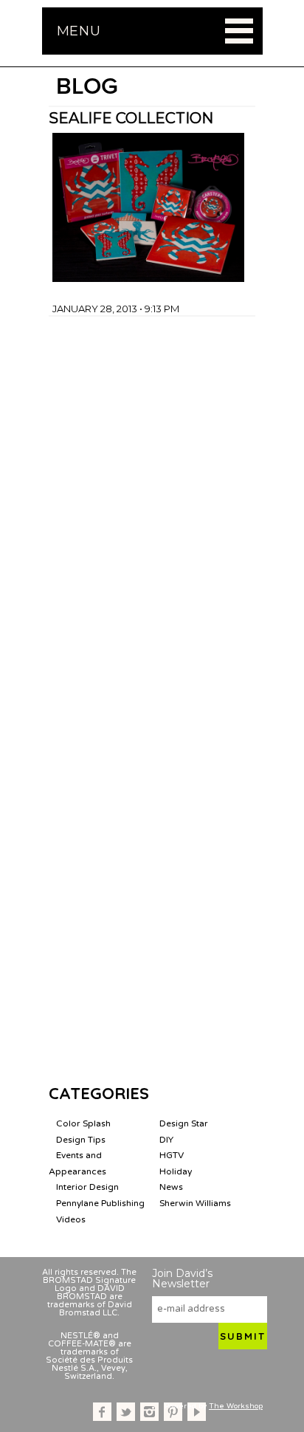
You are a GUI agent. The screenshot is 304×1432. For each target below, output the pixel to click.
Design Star (183, 1123)
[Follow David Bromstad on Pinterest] (173, 1411)
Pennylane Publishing (100, 1203)
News (171, 1187)
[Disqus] (152, 501)
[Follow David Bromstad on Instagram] (149, 1411)
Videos (71, 1219)
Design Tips (81, 1140)
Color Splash (83, 1123)
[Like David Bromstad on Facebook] (102, 1411)
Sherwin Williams (195, 1203)
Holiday (175, 1171)
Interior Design (87, 1187)
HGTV (171, 1155)
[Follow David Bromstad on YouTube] (196, 1411)
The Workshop (236, 1406)
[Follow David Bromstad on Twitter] (126, 1411)
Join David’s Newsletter (182, 1278)
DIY (166, 1140)
